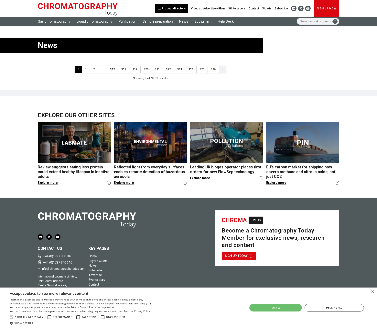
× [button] (372, 291)
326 (213, 69)
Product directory (174, 8)
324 (190, 69)
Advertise (95, 275)
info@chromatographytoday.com (63, 269)
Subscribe (281, 8)
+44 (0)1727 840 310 (57, 262)
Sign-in (267, 8)
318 (123, 69)
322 (168, 69)
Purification (127, 21)
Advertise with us (214, 8)
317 (112, 69)
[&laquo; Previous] (78, 69)
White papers (237, 8)
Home (93, 256)
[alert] (188, 308)
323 (179, 69)
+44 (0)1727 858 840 (57, 256)
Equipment (203, 21)
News (183, 21)
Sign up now (326, 8)
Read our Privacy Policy (137, 311)
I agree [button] (275, 307)
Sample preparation (158, 21)
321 (157, 69)
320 (146, 69)
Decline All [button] (334, 307)
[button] (12, 317)
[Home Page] (78, 8)
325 (202, 69)
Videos (195, 8)
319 (135, 69)
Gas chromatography (54, 21)
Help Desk (226, 21)
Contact (254, 8)
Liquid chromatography (94, 21)
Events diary (97, 280)
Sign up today (236, 256)
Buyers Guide (98, 261)
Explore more (48, 183)
